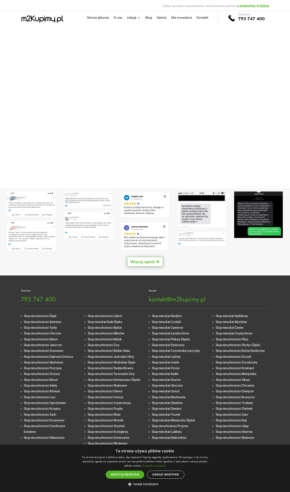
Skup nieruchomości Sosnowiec (43, 351)
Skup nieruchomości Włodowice (107, 443)
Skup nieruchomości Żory (103, 345)
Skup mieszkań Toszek (166, 415)
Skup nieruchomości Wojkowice (107, 385)
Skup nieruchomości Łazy (39, 397)
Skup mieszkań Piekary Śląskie (171, 339)
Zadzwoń (244, 14)
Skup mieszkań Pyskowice (168, 345)
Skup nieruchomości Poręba (105, 409)
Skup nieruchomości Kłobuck (42, 391)
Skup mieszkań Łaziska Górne (170, 333)
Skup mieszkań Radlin (165, 374)
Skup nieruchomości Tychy (40, 328)
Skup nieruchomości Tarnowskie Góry (111, 374)
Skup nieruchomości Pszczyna (43, 368)
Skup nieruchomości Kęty (231, 420)
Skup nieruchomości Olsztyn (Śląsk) (238, 345)
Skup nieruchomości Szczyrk (234, 357)
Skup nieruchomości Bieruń (41, 380)
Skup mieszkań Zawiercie (167, 328)
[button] (144, 484)
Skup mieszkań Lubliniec (167, 432)
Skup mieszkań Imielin (165, 362)
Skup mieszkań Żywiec (230, 328)
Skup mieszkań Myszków (231, 322)
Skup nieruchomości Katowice (42, 322)
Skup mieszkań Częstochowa (234, 333)
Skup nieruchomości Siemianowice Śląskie (114, 380)
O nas (118, 18)
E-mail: (41, 106)
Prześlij (252, 178)
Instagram (41, 158)
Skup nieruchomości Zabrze (105, 316)
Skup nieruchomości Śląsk (40, 316)
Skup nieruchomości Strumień (106, 426)
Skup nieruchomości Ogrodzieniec (45, 403)
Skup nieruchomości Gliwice (105, 391)
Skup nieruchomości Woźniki (105, 420)
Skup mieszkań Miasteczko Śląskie (173, 420)
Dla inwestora (181, 18)
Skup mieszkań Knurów (166, 380)
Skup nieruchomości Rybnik (105, 339)
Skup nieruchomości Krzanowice (44, 420)
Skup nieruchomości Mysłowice (43, 362)
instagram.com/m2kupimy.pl (59, 164)
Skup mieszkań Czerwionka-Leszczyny (176, 351)
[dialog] (145, 468)
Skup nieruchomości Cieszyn (105, 397)
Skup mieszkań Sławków (167, 403)
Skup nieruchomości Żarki (40, 415)
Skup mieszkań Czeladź (166, 322)
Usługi (131, 18)
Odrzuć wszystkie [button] (165, 474)
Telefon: (41, 89)
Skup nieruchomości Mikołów (106, 333)
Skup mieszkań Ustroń (165, 391)
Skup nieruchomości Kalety (40, 385)
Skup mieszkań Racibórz (167, 316)
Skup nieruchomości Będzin (105, 328)
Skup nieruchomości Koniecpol (235, 368)
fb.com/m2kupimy (51, 147)
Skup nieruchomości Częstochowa (109, 403)
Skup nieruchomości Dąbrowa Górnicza (48, 357)
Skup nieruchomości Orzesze (42, 374)
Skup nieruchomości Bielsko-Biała (109, 351)
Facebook (43, 141)
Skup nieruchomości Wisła (104, 415)
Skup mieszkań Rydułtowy (232, 316)
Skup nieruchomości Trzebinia (234, 403)
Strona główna (98, 18)
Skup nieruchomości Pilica (232, 339)
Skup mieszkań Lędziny (166, 357)
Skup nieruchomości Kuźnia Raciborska (240, 351)
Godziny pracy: (47, 124)
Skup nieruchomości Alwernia (234, 432)
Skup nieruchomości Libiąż (232, 426)
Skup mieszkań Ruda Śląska (105, 322)
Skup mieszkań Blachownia (168, 397)
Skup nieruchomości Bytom (41, 339)
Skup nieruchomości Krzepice (42, 409)
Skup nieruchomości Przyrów (170, 426)
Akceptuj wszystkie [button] (125, 474)
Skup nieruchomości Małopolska (236, 374)
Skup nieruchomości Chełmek (234, 409)
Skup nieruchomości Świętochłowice (110, 368)
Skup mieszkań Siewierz (167, 409)
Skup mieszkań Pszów (166, 368)
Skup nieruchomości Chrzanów (235, 385)
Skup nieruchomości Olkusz (233, 380)
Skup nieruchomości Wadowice (235, 438)
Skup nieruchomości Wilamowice (44, 438)
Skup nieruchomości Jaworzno (43, 345)
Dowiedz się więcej (154, 465)
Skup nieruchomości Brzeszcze (235, 397)
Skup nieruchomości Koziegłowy (108, 432)
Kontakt (202, 18)
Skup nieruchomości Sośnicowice (109, 438)
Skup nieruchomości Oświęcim (235, 391)
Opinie (161, 18)
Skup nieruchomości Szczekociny (236, 362)
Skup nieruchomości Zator (232, 415)
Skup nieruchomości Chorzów (42, 333)
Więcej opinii (142, 261)
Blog (148, 18)
